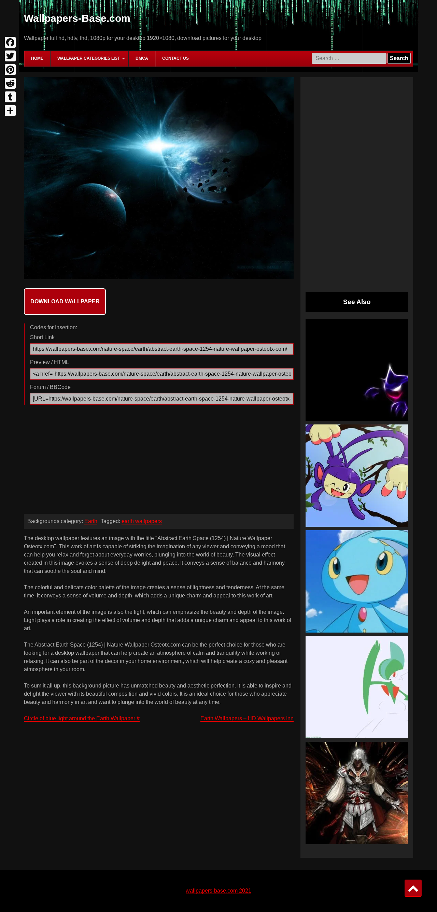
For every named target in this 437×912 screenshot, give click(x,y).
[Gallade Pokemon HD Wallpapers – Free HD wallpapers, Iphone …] (357, 687)
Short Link (42, 337)
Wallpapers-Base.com (77, 18)
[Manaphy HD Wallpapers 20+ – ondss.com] (357, 581)
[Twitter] (10, 56)
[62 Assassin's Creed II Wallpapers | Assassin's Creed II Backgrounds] (357, 793)
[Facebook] (10, 42)
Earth (90, 521)
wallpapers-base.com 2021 (218, 891)
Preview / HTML (49, 362)
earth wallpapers (142, 521)
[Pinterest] (10, 69)
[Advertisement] (159, 461)
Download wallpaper (65, 301)
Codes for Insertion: (53, 327)
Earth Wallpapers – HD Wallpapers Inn (247, 718)
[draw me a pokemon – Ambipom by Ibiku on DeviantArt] (357, 475)
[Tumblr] (10, 97)
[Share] (10, 110)
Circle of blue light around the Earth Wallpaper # (82, 718)
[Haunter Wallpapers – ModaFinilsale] (357, 370)
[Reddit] (10, 83)
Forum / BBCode (50, 387)
